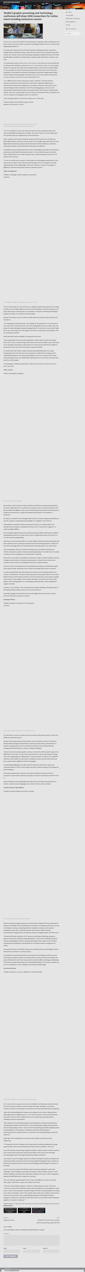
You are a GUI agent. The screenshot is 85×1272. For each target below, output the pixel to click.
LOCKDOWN (69, 15)
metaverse (9, 42)
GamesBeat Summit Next (16, 77)
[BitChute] (48, 1271)
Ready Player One (45, 65)
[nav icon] (6, 7)
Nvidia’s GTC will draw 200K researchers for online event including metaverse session (33, 1204)
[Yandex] (50, 1271)
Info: (9, 1269)
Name (5, 1248)
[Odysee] (53, 1271)
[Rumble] (45, 1271)
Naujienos (77, 6)
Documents (72, 29)
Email (24, 1248)
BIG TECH (69, 12)
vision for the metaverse (30, 63)
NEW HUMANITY (71, 22)
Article (14, 22)
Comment (7, 1234)
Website (45, 1248)
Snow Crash (33, 65)
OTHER (68, 25)
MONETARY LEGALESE (73, 18)
